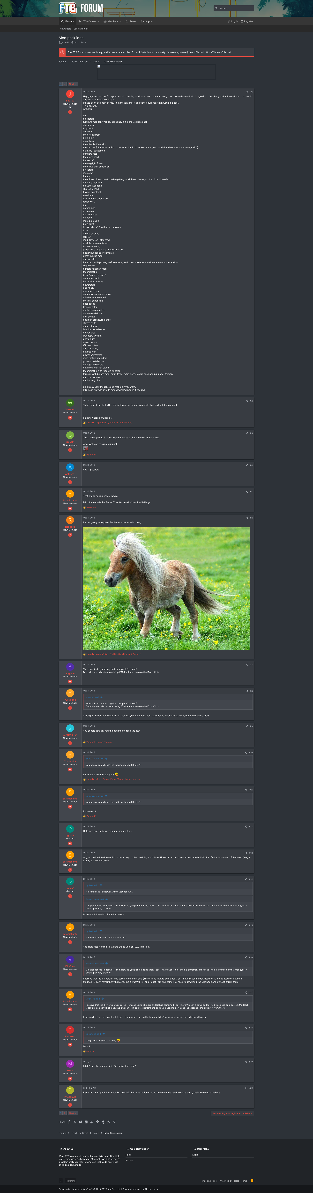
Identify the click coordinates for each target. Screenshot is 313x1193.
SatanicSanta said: (95, 899)
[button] (99, 21)
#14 (251, 879)
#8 (251, 691)
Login (195, 1154)
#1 (251, 92)
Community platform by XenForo (90, 1189)
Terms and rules (208, 1180)
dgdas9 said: (92, 885)
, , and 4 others (109, 422)
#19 (251, 1061)
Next (71, 84)
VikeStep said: (93, 998)
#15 (251, 925)
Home (129, 1154)
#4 (251, 465)
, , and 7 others (113, 654)
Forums (129, 1160)
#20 (251, 1088)
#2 (251, 400)
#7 (251, 664)
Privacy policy (225, 1180)
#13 (251, 853)
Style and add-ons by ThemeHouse (141, 1189)
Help (236, 1180)
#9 (251, 726)
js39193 (65, 42)
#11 (251, 789)
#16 (251, 957)
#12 (251, 826)
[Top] (249, 1181)
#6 (251, 518)
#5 (251, 491)
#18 (251, 1027)
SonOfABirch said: (95, 758)
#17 (251, 992)
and (99, 742)
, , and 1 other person (113, 779)
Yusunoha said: (93, 1034)
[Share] (247, 91)
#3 (251, 433)
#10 (251, 752)
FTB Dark (70, 1180)
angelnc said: (92, 697)
